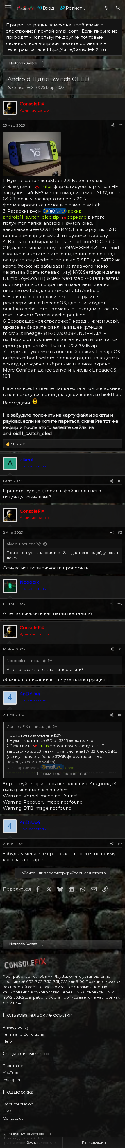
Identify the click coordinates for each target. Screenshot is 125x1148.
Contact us (13, 1118)
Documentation (18, 1104)
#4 (119, 604)
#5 (120, 649)
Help (7, 1041)
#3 (120, 532)
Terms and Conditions (23, 1034)
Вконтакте (13, 1065)
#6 (120, 715)
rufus (46, 186)
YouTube (11, 1072)
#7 (120, 843)
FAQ (7, 1111)
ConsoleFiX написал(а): (29, 726)
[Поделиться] (113, 125)
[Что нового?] (106, 8)
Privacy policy (16, 1027)
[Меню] (8, 8)
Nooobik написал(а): (26, 660)
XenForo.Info (41, 1134)
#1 (120, 125)
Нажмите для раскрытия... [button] (63, 773)
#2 (120, 481)
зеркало (77, 217)
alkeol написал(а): (24, 544)
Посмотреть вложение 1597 (34, 735)
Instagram (12, 1079)
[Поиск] (118, 8)
